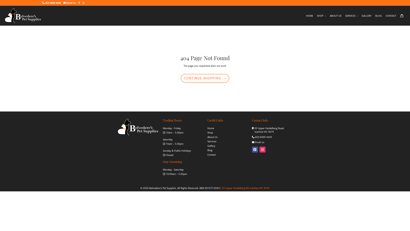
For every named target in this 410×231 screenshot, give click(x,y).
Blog (209, 150)
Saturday (168, 139)
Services (211, 141)
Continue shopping (202, 78)
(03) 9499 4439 (53, 2)
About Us (212, 137)
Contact (211, 154)
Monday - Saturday (173, 169)
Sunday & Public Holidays (177, 150)
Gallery (211, 145)
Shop (210, 132)
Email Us (71, 2)
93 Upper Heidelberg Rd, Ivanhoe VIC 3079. (246, 188)
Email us (259, 142)
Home (210, 128)
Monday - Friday (172, 128)
